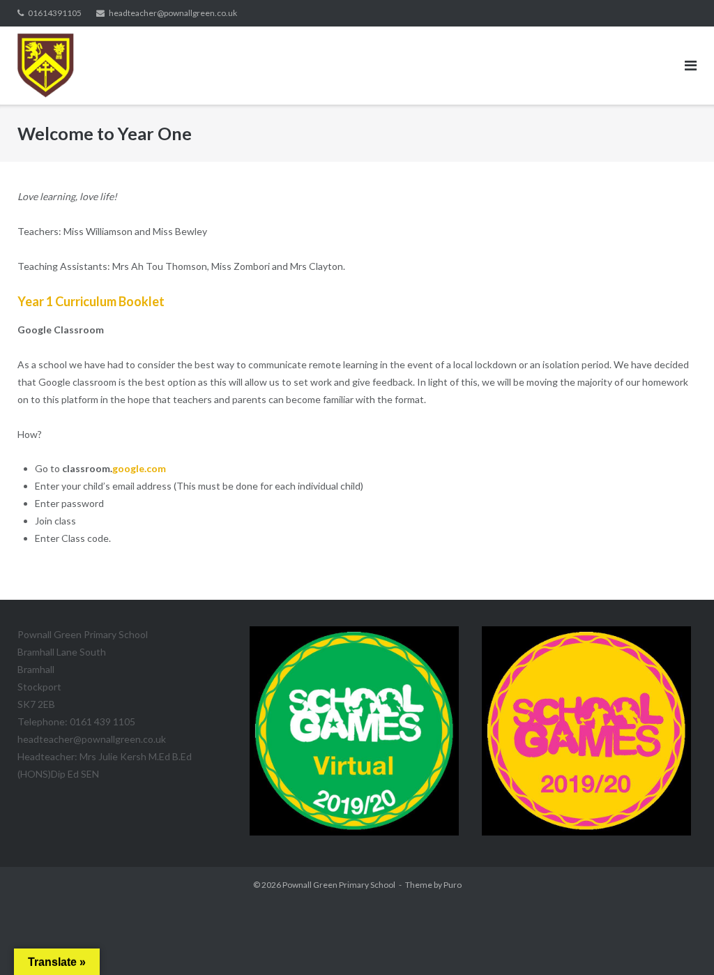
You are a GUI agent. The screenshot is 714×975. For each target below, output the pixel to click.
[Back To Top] (679, 941)
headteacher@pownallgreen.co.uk (173, 13)
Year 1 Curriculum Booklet (91, 301)
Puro (452, 884)
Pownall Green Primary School (338, 884)
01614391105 (55, 13)
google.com (139, 468)
